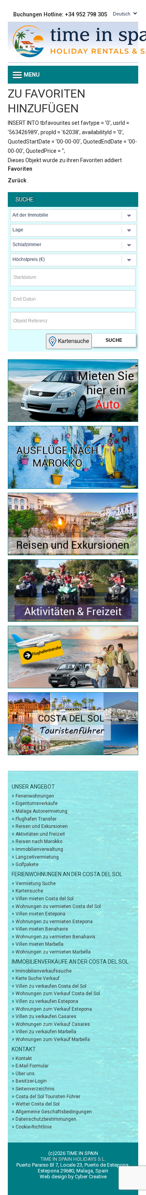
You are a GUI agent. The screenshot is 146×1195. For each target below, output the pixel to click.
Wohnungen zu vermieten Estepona (54, 921)
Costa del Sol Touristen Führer (48, 1096)
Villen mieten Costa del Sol (45, 898)
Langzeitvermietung (37, 857)
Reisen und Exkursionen (42, 826)
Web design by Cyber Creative (73, 1176)
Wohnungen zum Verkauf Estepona (54, 1009)
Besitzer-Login (31, 1081)
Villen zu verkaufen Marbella (46, 1031)
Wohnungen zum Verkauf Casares (53, 1024)
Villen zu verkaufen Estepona (47, 1001)
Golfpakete (27, 864)
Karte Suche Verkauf (38, 978)
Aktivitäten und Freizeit (40, 834)
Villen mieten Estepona (40, 914)
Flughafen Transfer (36, 819)
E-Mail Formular (32, 1066)
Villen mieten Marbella (39, 944)
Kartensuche (72, 341)
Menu (31, 75)
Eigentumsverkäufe (37, 803)
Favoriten (20, 169)
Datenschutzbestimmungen (46, 1119)
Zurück (17, 180)
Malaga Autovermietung (41, 811)
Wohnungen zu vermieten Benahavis (55, 937)
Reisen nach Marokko (39, 841)
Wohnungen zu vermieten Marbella (53, 952)
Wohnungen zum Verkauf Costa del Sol (58, 993)
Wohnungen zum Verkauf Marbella (53, 1039)
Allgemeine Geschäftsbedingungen (54, 1112)
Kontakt (24, 1058)
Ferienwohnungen (35, 796)
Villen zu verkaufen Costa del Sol (51, 986)
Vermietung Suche (36, 883)
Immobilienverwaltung (39, 849)
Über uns (25, 1073)
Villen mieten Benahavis (42, 929)
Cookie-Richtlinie (34, 1127)
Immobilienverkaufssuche (44, 971)
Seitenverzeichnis (35, 1089)
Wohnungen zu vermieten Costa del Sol (58, 906)
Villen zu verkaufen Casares (46, 1016)
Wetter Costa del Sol (38, 1104)
